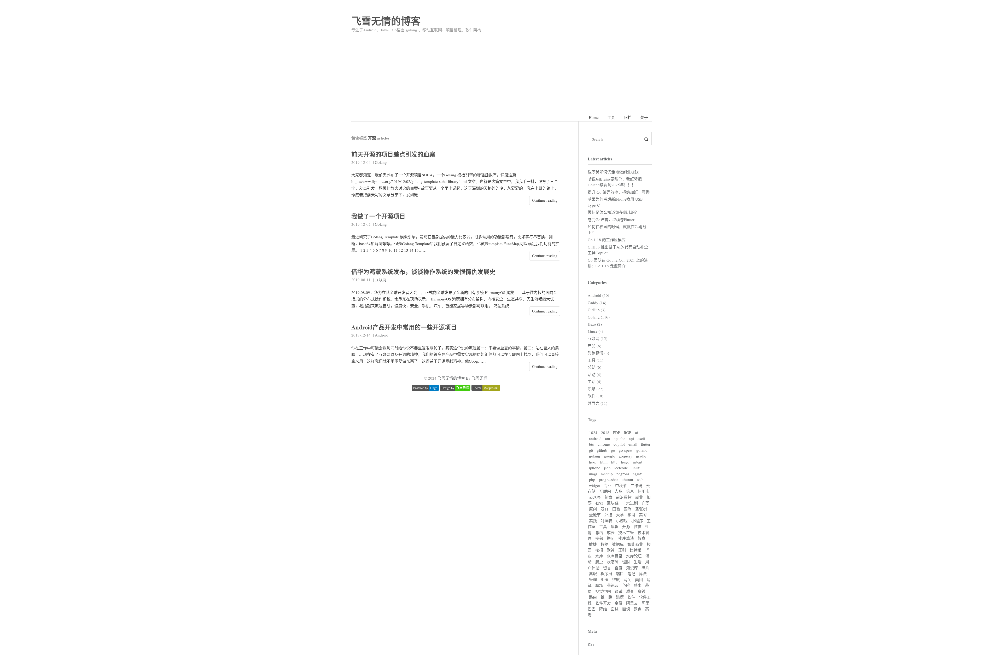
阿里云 (632, 603)
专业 (607, 485)
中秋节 (621, 485)
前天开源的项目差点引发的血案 (393, 154)
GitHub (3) (596, 309)
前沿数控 (624, 497)
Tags (592, 419)
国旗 (628, 509)
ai (636, 432)
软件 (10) (595, 395)
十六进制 (630, 503)
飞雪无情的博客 (386, 21)
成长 (611, 532)
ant (607, 438)
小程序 (637, 520)
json (607, 467)
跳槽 (620, 597)
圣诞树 (641, 509)
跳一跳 (606, 597)
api (631, 438)
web (640, 479)
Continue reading (544, 200)
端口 (620, 573)
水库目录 (614, 556)
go (613, 450)
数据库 (618, 544)
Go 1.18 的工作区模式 (607, 239)
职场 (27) (595, 388)
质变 (630, 591)
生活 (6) (594, 381)
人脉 (618, 491)
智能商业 (635, 544)
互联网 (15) (597, 338)
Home (594, 117)
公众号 (595, 497)
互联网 (381, 279)
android (595, 438)
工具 (611, 117)
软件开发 (603, 603)
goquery (625, 456)
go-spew (626, 450)
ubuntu (627, 479)
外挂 (608, 514)
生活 (638, 561)
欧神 (611, 550)
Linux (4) (595, 331)
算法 (643, 573)
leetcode (621, 467)
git (591, 450)
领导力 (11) (597, 403)
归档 (628, 117)
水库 (599, 556)
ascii (641, 438)
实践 (593, 520)
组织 (604, 579)
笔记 (631, 573)
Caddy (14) (597, 302)
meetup (607, 473)
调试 (618, 591)
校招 (599, 550)
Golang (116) (599, 317)
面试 (615, 608)
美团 (639, 579)
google (609, 456)
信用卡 (643, 491)
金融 (618, 603)
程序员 (606, 573)
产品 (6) (594, 345)
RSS (591, 644)
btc (591, 444)
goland (642, 450)
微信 (638, 526)
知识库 (632, 567)
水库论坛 (634, 556)
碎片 (645, 567)
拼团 (611, 538)
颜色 (638, 608)
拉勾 (599, 538)
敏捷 (593, 544)
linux (636, 467)
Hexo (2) (595, 324)
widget (594, 485)
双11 (604, 509)
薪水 (638, 585)
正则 (622, 550)
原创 (593, 509)
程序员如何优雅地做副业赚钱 (613, 171)
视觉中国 (603, 591)
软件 (631, 597)
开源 (626, 526)
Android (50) (598, 295)
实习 (643, 514)
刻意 (608, 497)
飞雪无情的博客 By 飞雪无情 (462, 378)
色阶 (626, 585)
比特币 (636, 550)
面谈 (626, 608)
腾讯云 (613, 585)
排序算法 (626, 538)
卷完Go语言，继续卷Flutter (611, 219)
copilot (619, 444)
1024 (593, 432)
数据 (604, 544)
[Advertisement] (501, 71)
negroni (622, 473)
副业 (639, 497)
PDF (616, 432)
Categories (597, 282)
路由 (593, 597)
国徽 (616, 509)
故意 (641, 538)
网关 (627, 579)
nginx (637, 473)
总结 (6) (594, 367)
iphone (594, 467)
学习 (631, 514)
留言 (607, 567)
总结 (599, 532)
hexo (593, 462)
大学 (620, 514)
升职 (645, 503)
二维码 (636, 485)
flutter (645, 444)
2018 (605, 432)
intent (637, 462)
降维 (603, 608)
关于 (644, 117)
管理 (593, 579)
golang (594, 456)
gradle (641, 456)
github (602, 450)
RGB (628, 432)
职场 (599, 585)
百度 (618, 567)
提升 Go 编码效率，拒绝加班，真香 (619, 192)
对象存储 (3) (598, 352)
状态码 (613, 561)
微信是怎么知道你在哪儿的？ (613, 212)
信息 (630, 491)
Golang (381, 162)
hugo (625, 462)
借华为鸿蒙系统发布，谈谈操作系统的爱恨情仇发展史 (423, 271)
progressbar (608, 479)
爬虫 (599, 561)
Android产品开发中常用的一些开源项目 (404, 327)
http (614, 462)
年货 (615, 526)
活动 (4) (594, 374)
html (604, 462)
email (632, 444)
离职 (593, 573)
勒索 (599, 503)
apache (619, 438)
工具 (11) (595, 360)
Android (381, 335)
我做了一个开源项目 (378, 216)
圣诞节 (595, 514)
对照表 (606, 520)
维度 (616, 579)
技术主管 (626, 532)
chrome (604, 444)
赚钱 (641, 591)
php (592, 479)
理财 (626, 561)
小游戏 (622, 520)
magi (593, 473)
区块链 (613, 503)
